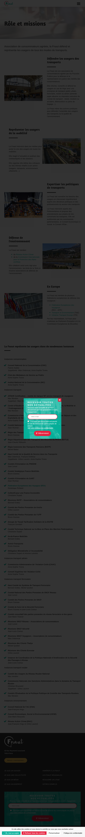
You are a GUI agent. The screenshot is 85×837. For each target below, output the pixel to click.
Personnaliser (54, 833)
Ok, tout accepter (12, 833)
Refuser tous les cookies (34, 833)
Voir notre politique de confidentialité (40, 428)
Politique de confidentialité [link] (73, 833)
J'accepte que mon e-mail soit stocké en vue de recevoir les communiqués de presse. (42, 425)
